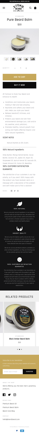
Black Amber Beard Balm (19, 339)
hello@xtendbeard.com (11, 419)
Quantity (6, 68)
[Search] (30, 8)
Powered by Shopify (24, 427)
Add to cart (19, 77)
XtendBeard (19, 16)
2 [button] (19, 349)
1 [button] (17, 349)
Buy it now (19, 85)
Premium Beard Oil (10, 404)
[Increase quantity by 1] (26, 68)
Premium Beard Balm (11, 407)
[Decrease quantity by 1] (15, 68)
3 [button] (21, 349)
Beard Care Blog (9, 411)
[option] (19, 41)
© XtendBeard (13, 427)
